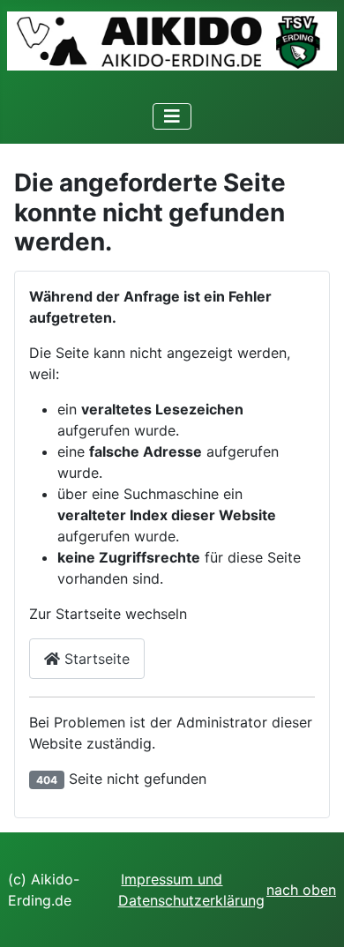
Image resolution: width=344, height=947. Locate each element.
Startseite (95, 658)
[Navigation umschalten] (172, 116)
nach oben (301, 890)
